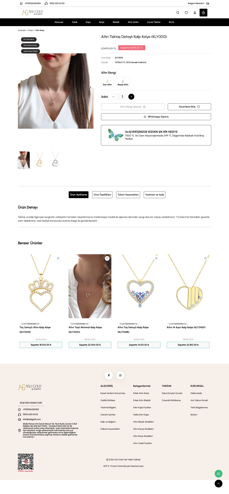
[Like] (58, 258)
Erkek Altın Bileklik (141, 400)
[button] (89, 87)
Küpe (88, 22)
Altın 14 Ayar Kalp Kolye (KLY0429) (186, 327)
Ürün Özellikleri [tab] (102, 194)
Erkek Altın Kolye (141, 393)
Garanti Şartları (108, 414)
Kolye (101, 22)
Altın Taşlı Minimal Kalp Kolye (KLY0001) (85, 329)
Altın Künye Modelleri (143, 429)
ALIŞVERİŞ (106, 385)
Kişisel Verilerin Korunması (112, 393)
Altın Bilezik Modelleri (143, 421)
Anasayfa (22, 30)
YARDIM (166, 385)
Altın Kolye (39, 30)
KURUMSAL (197, 385)
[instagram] (120, 375)
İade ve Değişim (108, 421)
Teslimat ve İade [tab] (154, 194)
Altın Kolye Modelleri (143, 436)
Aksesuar (59, 22)
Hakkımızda (196, 393)
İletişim (194, 414)
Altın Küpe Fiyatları (142, 407)
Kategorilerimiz (141, 385)
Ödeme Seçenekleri (110, 429)
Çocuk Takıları (153, 22)
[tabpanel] (114, 213)
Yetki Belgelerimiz (199, 407)
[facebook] (109, 375)
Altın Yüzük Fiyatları (142, 443)
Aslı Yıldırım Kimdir (199, 400)
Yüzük (74, 22)
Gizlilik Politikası (107, 400)
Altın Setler (133, 22)
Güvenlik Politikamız (171, 400)
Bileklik (116, 22)
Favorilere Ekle (187, 106)
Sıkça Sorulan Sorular (172, 393)
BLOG (171, 22)
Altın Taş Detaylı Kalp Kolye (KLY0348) (133, 329)
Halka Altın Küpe (141, 414)
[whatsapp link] (218, 474)
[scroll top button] (218, 483)
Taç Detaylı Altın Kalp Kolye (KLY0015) (35, 329)
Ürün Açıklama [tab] (78, 194)
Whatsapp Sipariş (158, 116)
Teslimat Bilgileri (108, 407)
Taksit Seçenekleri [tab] (128, 194)
